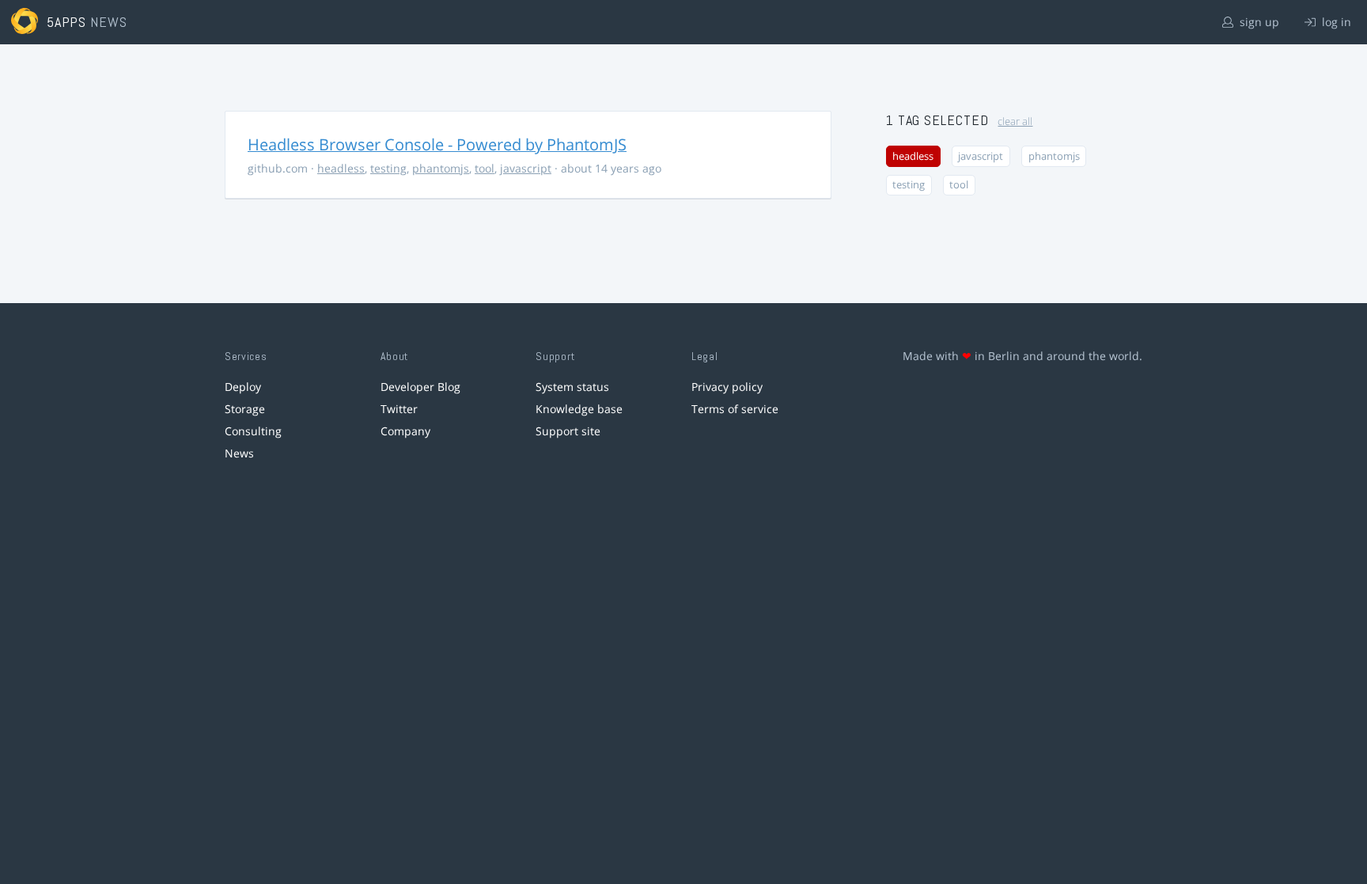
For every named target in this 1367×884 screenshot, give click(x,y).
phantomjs (440, 168)
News (239, 453)
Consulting (253, 430)
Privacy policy (727, 386)
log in (1335, 21)
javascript (525, 168)
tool (484, 168)
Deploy (243, 386)
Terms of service (734, 408)
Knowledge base (579, 408)
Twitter (399, 408)
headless (341, 168)
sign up (1257, 21)
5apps (67, 22)
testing (388, 168)
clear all (1015, 121)
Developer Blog (420, 386)
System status (572, 386)
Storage (245, 408)
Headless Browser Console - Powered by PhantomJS (437, 144)
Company (405, 430)
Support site (568, 430)
